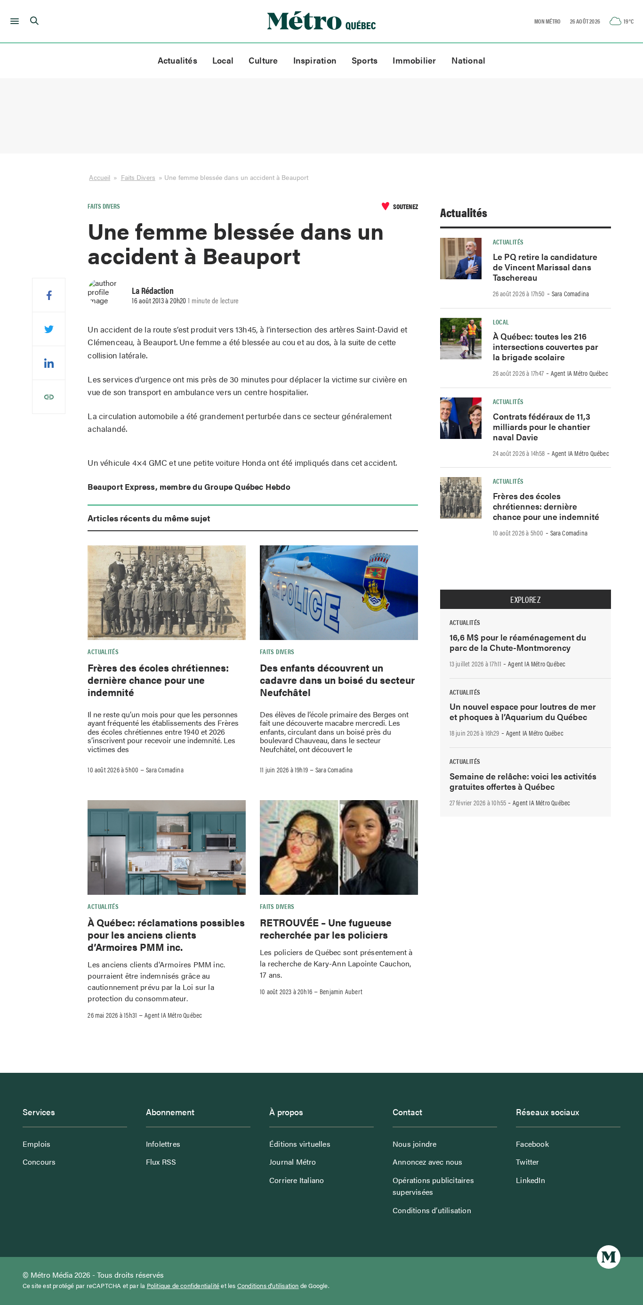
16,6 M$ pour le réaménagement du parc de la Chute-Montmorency (518, 642)
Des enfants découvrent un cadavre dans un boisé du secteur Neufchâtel (337, 679)
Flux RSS (161, 1161)
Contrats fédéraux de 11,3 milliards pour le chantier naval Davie (541, 426)
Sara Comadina (165, 769)
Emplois (36, 1143)
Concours (39, 1161)
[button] (12, 21)
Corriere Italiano (296, 1180)
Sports (365, 60)
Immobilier (414, 60)
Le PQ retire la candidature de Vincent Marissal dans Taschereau (545, 267)
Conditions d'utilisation (268, 1285)
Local (222, 60)
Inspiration (315, 60)
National (468, 60)
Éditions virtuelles (299, 1143)
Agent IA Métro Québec (173, 1015)
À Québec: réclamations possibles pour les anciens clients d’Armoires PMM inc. (166, 934)
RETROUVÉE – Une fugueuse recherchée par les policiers (326, 928)
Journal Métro (292, 1161)
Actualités (177, 60)
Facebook (532, 1143)
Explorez (525, 599)
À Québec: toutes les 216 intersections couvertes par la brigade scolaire (545, 346)
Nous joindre (414, 1143)
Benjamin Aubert (341, 991)
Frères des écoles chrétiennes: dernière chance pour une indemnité (158, 679)
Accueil (99, 177)
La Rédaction (153, 290)
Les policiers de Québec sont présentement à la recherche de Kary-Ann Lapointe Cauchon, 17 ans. (336, 963)
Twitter (527, 1161)
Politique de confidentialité (183, 1285)
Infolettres (163, 1143)
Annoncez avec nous (428, 1161)
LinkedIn (530, 1180)
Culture (263, 60)
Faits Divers (138, 177)
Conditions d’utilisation (432, 1210)
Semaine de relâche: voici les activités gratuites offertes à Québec (523, 781)
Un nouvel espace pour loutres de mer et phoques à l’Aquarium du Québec (523, 711)
